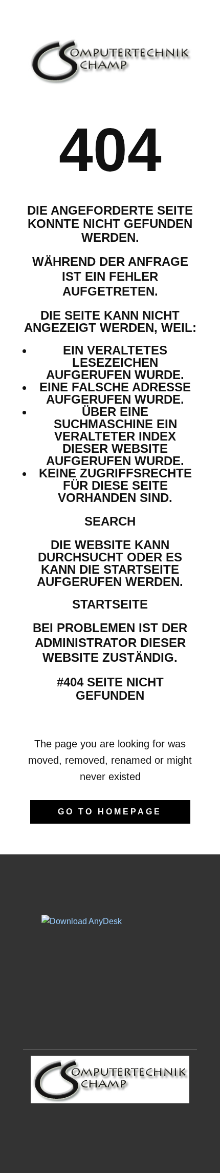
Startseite (110, 604)
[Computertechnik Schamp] (110, 60)
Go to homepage (110, 811)
